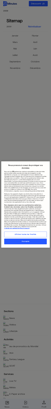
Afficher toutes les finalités (25, 234)
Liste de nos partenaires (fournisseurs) (17, 228)
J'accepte (25, 241)
